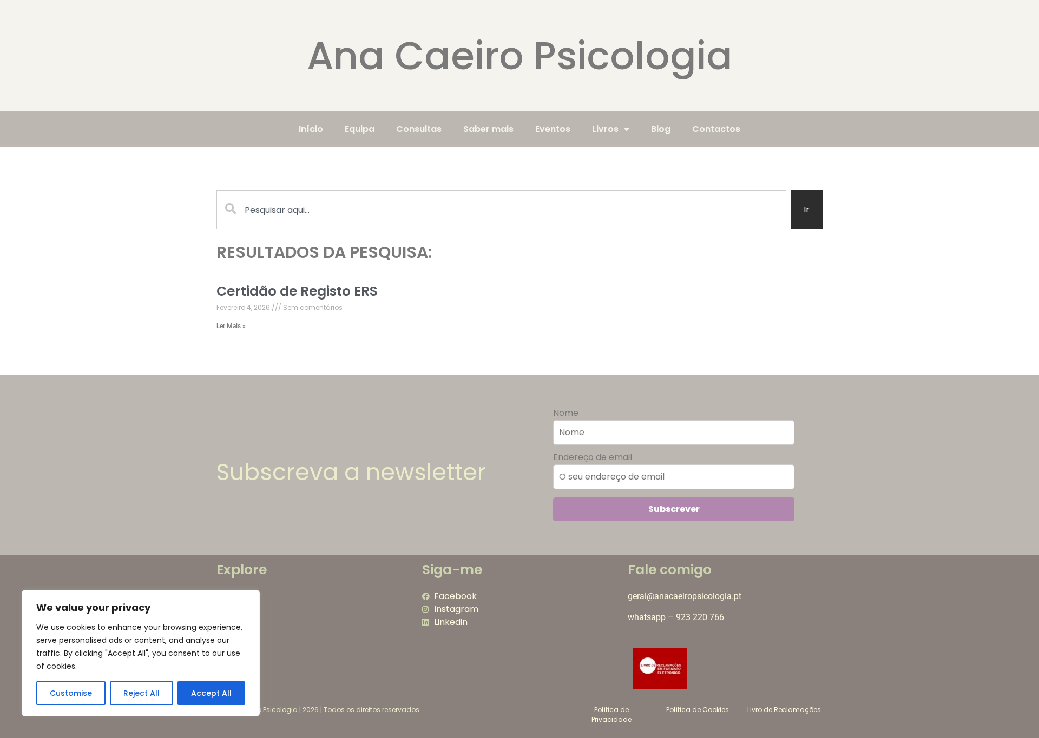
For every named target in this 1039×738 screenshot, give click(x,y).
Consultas (419, 129)
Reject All (141, 693)
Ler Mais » (231, 326)
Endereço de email (592, 457)
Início (311, 129)
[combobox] (501, 209)
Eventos (552, 129)
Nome (565, 413)
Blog (660, 129)
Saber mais (488, 129)
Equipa (359, 129)
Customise (71, 693)
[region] (141, 653)
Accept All (211, 693)
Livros (605, 129)
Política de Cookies (697, 709)
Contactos (716, 129)
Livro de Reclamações (784, 709)
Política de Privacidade (611, 714)
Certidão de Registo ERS (297, 291)
